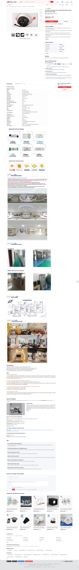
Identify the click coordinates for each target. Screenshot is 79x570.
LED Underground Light (22, 550)
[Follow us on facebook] (65, 561)
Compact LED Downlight (31, 550)
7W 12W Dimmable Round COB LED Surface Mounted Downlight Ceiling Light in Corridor (52, 509)
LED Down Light (24, 6)
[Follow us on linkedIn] (71, 561)
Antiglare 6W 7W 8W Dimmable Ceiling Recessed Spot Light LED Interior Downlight (25, 527)
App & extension (61, 4)
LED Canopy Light (25, 540)
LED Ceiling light (42, 537)
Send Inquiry (52, 21)
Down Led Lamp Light (10, 556)
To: (11, 479)
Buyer (51, 4)
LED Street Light (58, 537)
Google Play (14, 561)
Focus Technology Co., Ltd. (33, 566)
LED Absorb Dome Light (10, 540)
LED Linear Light (16, 431)
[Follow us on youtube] (69, 561)
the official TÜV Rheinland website (33, 400)
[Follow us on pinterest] (70, 561)
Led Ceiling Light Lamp (46, 554)
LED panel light (42, 539)
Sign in (71, 2)
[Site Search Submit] (51, 2)
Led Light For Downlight (54, 554)
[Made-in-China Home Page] (12, 2)
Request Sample (60, 23)
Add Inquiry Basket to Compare (25, 38)
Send (13, 489)
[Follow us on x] (66, 561)
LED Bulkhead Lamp (59, 540)
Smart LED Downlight (48, 550)
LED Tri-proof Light (58, 539)
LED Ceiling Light (9, 550)
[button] (49, 1)
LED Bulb (41, 540)
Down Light (15, 550)
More (7, 558)
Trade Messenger (21, 561)
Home (7, 6)
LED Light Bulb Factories (18, 554)
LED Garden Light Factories (37, 554)
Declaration (49, 566)
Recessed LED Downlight (30, 6)
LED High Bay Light (9, 539)
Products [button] (21, 1)
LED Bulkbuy (25, 556)
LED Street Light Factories (27, 554)
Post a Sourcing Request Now (32, 489)
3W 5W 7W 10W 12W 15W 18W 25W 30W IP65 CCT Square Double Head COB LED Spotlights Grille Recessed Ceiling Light (66, 509)
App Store (9, 561)
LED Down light (9, 537)
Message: (10, 481)
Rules (72, 4)
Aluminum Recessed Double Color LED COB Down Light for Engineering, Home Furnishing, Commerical (12, 509)
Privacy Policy (53, 566)
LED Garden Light (25, 539)
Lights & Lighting (11, 6)
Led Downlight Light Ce (18, 556)
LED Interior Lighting (18, 6)
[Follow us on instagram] (67, 561)
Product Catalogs (19, 535)
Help (56, 4)
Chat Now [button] (66, 21)
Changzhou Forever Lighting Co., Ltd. (52, 13)
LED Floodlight (25, 537)
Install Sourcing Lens (29, 561)
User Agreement (44, 566)
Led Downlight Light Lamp (63, 554)
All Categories (10, 4)
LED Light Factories (10, 554)
